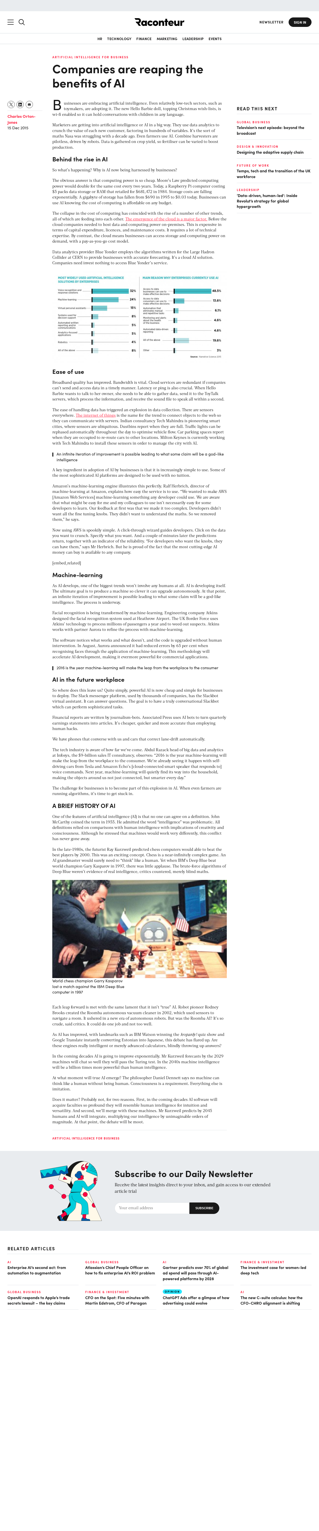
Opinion (172, 1291)
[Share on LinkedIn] (20, 104)
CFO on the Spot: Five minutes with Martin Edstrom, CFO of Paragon (117, 1300)
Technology (119, 38)
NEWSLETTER (271, 22)
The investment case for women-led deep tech (273, 1270)
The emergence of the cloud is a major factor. (166, 219)
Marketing (167, 38)
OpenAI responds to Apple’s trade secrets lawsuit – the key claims (38, 1300)
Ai (9, 1262)
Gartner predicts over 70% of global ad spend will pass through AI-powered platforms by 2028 (195, 1273)
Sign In (300, 22)
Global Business (253, 122)
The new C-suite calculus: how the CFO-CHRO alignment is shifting (271, 1300)
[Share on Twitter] (11, 104)
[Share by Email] (29, 104)
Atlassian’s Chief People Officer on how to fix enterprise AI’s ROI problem (120, 1270)
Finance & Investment (262, 1262)
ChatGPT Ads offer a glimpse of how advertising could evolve (196, 1300)
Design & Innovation (257, 146)
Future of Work (253, 165)
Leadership (193, 38)
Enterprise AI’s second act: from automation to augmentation (36, 1270)
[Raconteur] (159, 22)
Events (215, 38)
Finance (144, 38)
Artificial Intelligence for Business (90, 57)
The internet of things (96, 416)
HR (99, 38)
